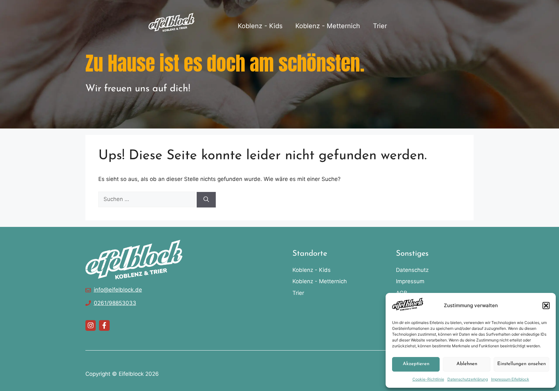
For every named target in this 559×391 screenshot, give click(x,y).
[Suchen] (206, 199)
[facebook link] (104, 325)
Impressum (410, 281)
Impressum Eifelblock (510, 379)
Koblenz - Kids (260, 26)
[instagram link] (90, 325)
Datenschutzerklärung (467, 379)
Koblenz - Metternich (327, 26)
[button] (546, 305)
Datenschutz (412, 270)
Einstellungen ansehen (521, 364)
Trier (380, 26)
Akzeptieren (416, 364)
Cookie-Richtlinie (428, 379)
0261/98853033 (115, 303)
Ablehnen (466, 364)
